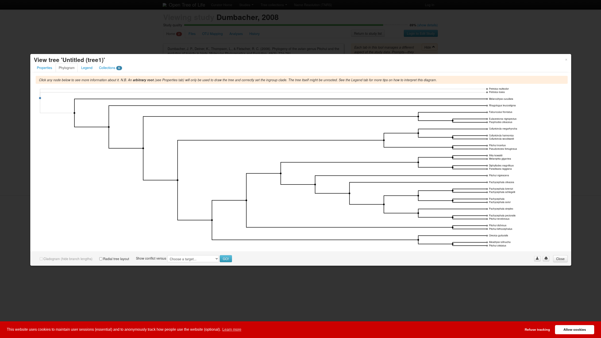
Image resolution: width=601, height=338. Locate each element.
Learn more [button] (231, 329)
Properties (44, 67)
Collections (109, 67)
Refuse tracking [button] (537, 329)
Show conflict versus (151, 258)
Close (560, 258)
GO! (226, 258)
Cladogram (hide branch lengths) (67, 258)
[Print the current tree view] (546, 258)
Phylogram (67, 67)
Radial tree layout (116, 258)
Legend (86, 67)
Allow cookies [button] (574, 329)
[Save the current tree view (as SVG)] (537, 258)
